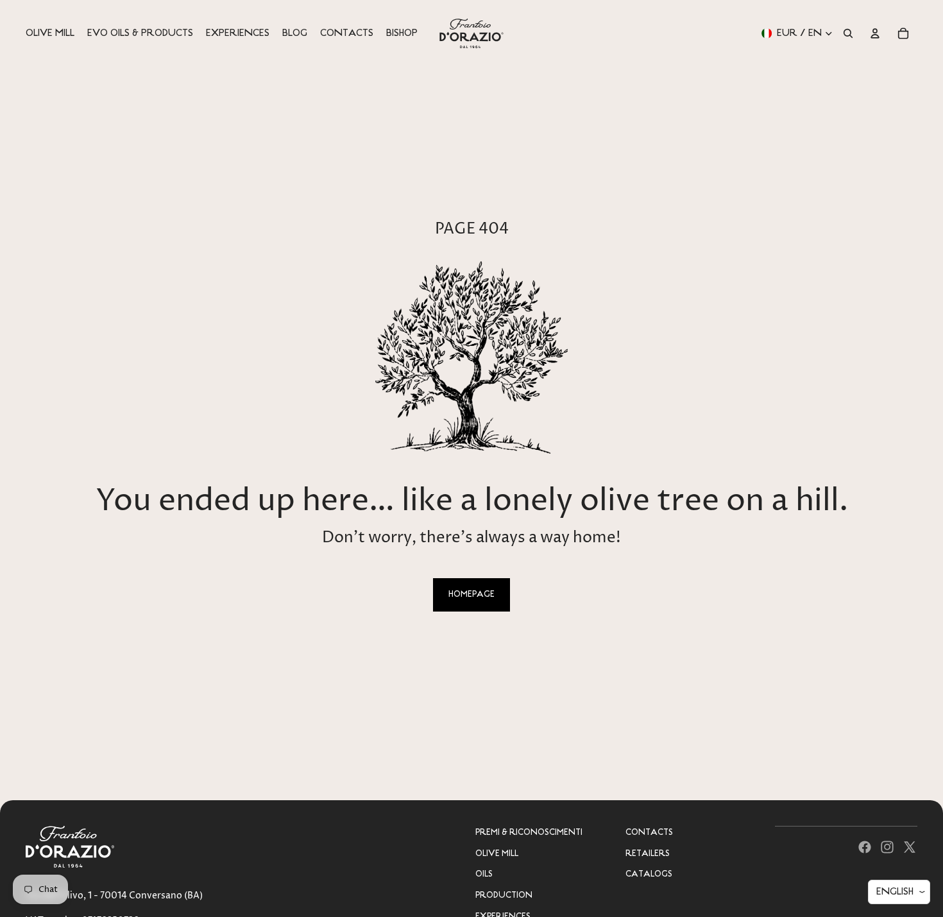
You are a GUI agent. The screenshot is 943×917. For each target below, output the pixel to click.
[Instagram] (887, 847)
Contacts (649, 832)
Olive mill (496, 854)
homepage (471, 594)
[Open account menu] (875, 33)
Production (503, 895)
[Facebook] (864, 847)
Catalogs (648, 874)
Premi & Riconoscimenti (528, 832)
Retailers (647, 854)
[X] (909, 847)
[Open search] (848, 33)
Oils (484, 874)
